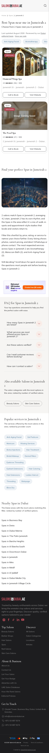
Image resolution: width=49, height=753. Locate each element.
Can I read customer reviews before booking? (20, 355)
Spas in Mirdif (8, 567)
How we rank (20, 36)
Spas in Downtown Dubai (14, 551)
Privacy (25, 742)
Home (4, 15)
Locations (30, 640)
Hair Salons (6, 640)
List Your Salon (8, 674)
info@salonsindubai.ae (14, 716)
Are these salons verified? (19, 345)
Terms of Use (25, 745)
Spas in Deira (8, 525)
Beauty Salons (8, 631)
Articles (29, 644)
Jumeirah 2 (20, 15)
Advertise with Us (9, 683)
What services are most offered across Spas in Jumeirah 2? (18, 334)
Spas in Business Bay (12, 520)
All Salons (30, 631)
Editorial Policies (9, 696)
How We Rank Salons (11, 691)
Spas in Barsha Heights (13, 541)
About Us (6, 665)
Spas (11, 15)
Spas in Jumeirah (10, 557)
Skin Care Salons (9, 653)
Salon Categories (33, 636)
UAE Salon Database (11, 687)
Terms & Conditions (37, 742)
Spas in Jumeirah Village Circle (16, 583)
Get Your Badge (8, 678)
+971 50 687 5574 (12, 720)
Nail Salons (6, 649)
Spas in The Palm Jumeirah (15, 536)
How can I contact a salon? (20, 366)
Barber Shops (7, 636)
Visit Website (35, 95)
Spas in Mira (7, 562)
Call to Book (13, 95)
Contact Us (6, 670)
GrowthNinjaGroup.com (28, 750)
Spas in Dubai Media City (14, 578)
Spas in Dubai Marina (12, 530)
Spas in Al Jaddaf (10, 572)
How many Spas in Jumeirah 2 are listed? (21, 323)
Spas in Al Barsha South (13, 546)
